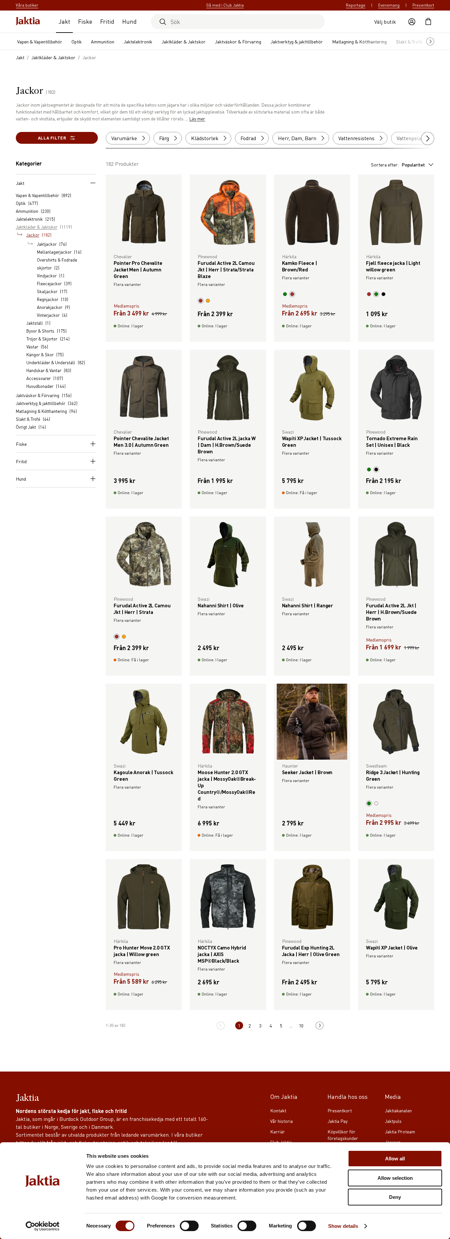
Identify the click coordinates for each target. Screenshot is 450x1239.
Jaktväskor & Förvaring (238, 41)
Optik (76, 41)
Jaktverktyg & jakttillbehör (296, 41)
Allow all (395, 1158)
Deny (395, 1197)
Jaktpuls (393, 1121)
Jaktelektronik (138, 41)
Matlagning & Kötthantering (359, 41)
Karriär (277, 1131)
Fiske (85, 21)
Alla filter (52, 137)
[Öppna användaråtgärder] (412, 21)
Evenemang (389, 5)
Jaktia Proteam (400, 1131)
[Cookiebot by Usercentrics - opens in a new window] (42, 1226)
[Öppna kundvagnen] (428, 21)
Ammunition (102, 41)
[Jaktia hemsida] (28, 21)
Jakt (64, 21)
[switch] (189, 1226)
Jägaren (393, 1142)
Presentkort (423, 5)
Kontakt (278, 1110)
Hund (129, 21)
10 (301, 1025)
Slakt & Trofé (409, 41)
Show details (343, 1226)
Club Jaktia (281, 1142)
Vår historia (281, 1121)
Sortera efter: (398, 164)
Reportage (355, 5)
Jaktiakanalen (398, 1110)
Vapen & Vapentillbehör (39, 41)
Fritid (107, 21)
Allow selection (395, 1178)
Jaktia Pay (337, 1121)
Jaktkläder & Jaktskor (183, 41)
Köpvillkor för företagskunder (342, 1134)
